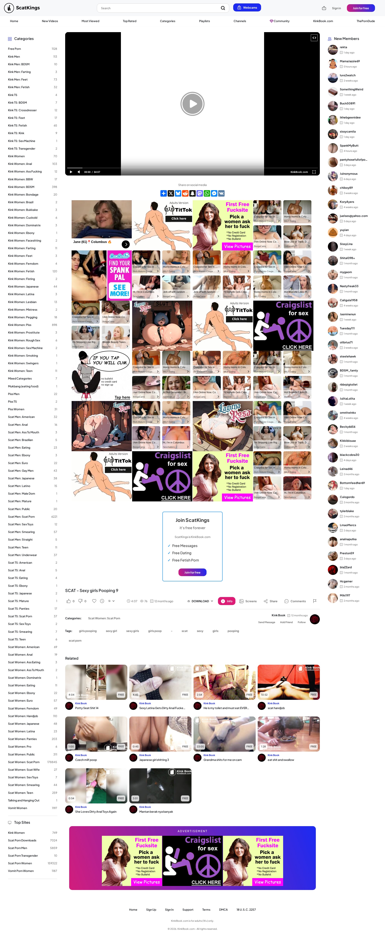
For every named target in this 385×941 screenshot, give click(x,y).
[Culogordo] (333, 500)
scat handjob (276, 708)
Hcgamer (346, 581)
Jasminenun (348, 314)
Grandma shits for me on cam (223, 759)
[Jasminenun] (333, 317)
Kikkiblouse (348, 440)
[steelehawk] (333, 359)
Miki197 (345, 595)
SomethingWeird (351, 89)
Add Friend (286, 622)
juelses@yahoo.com (354, 215)
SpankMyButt (349, 145)
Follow (302, 622)
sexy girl (111, 631)
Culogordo (347, 497)
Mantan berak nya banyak (156, 811)
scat (185, 631)
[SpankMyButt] (333, 148)
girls (215, 631)
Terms (206, 909)
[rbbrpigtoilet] (333, 387)
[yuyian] (333, 233)
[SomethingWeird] (333, 92)
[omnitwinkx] (333, 415)
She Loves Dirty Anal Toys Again (96, 811)
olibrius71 (346, 342)
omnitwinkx (348, 412)
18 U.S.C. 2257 (246, 909)
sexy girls (132, 631)
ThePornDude (366, 21)
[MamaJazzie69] (333, 64)
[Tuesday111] (333, 331)
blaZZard (346, 567)
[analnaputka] (333, 542)
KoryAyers (347, 201)
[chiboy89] (333, 190)
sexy (200, 631)
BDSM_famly (349, 370)
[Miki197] (333, 598)
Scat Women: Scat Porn (104, 618)
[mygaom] (333, 275)
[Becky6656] (333, 429)
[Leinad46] (333, 471)
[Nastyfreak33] (333, 289)
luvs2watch (348, 75)
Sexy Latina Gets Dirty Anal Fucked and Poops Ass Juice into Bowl (162, 708)
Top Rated (129, 21)
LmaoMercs (348, 525)
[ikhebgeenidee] (333, 120)
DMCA (223, 909)
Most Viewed (90, 21)
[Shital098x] (333, 261)
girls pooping (88, 631)
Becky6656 (347, 426)
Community (281, 21)
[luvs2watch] (333, 78)
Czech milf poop (86, 759)
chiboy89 (346, 187)
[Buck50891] (333, 106)
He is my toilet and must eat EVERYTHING (227, 708)
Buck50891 (347, 103)
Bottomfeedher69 (352, 483)
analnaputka (348, 539)
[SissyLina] (333, 247)
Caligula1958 (349, 300)
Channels (240, 21)
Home (14, 21)
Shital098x (347, 258)
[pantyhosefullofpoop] (333, 162)
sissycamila (348, 131)
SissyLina (346, 244)
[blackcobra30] (333, 457)
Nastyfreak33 (349, 286)
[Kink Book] (315, 619)
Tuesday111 (347, 328)
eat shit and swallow (281, 759)
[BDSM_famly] (333, 373)
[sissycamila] (333, 134)
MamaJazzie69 (350, 61)
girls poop (155, 631)
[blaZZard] (333, 570)
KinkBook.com (323, 21)
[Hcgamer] (333, 584)
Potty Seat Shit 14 (86, 708)
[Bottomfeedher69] (333, 486)
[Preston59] (333, 556)
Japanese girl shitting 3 (154, 759)
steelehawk (348, 356)
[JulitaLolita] (333, 401)
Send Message (266, 622)
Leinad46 (346, 468)
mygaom (346, 272)
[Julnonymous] (333, 176)
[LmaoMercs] (333, 528)
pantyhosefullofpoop (354, 159)
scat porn (75, 640)
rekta (343, 47)
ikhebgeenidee (350, 117)
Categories (167, 21)
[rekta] (333, 50)
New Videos (50, 21)
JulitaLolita (347, 398)
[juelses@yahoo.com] (333, 218)
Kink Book (278, 615)
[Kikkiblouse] (333, 443)
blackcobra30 (349, 454)
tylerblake (347, 511)
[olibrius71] (333, 345)
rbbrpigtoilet (349, 384)
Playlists (204, 21)
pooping (233, 631)
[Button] (315, 601)
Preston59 (347, 553)
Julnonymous (349, 173)
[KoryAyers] (333, 204)
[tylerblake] (333, 514)
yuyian (344, 230)
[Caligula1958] (333, 303)
